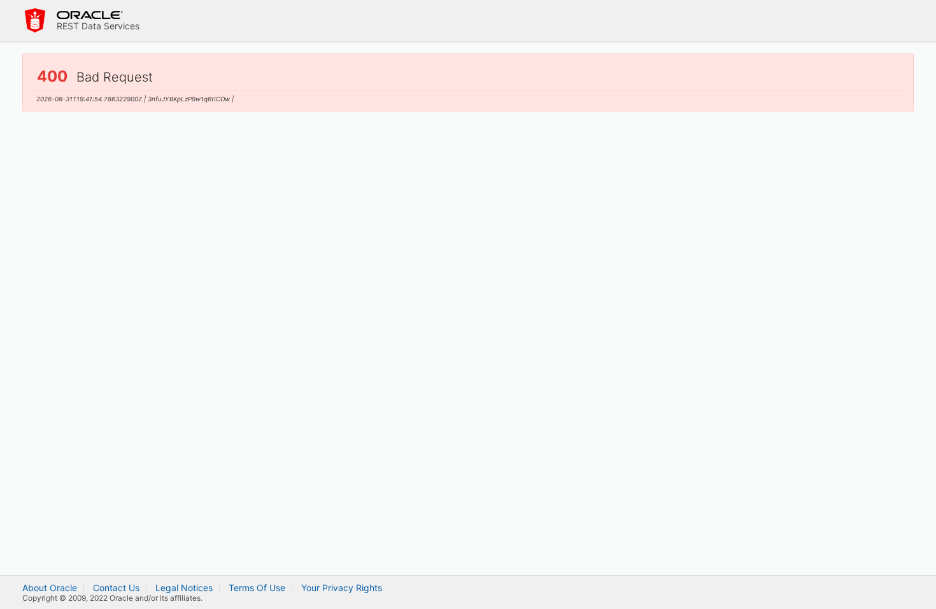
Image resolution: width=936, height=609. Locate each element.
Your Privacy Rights (341, 587)
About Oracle (49, 587)
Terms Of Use (257, 587)
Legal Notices (184, 587)
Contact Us (116, 587)
